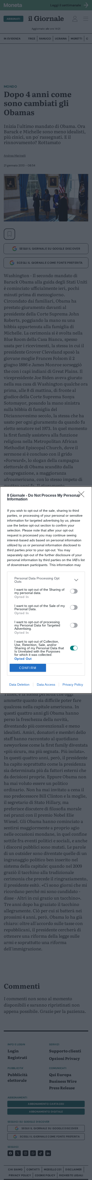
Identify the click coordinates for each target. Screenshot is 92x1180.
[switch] (74, 591)
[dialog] (46, 590)
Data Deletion (19, 684)
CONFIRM (28, 668)
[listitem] (46, 580)
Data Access (46, 684)
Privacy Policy (73, 684)
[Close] (82, 495)
